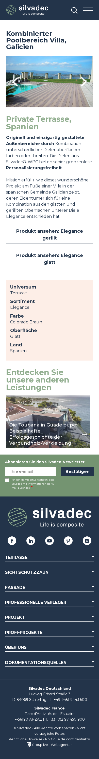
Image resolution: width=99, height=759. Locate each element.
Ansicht (13, 398)
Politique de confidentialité (67, 739)
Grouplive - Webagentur (52, 745)
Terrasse (16, 557)
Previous (15, 81)
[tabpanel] (49, 81)
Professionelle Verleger (35, 602)
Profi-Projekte (23, 632)
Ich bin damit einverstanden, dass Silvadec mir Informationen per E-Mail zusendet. (33, 483)
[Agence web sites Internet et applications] (29, 745)
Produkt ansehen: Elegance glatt (49, 259)
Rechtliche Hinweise (25, 739)
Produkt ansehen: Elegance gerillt (49, 234)
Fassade (15, 587)
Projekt (15, 617)
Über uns (16, 647)
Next (84, 81)
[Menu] (88, 10)
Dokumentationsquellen (36, 662)
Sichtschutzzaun (26, 572)
